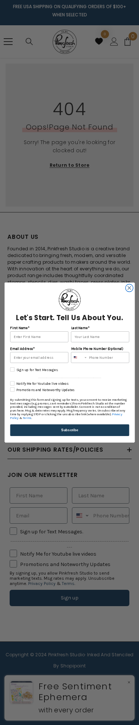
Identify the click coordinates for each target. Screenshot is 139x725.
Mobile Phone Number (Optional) (97, 349)
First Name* (19, 328)
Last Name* (80, 328)
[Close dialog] (129, 288)
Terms (27, 418)
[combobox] (79, 357)
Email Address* (22, 349)
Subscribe (69, 430)
